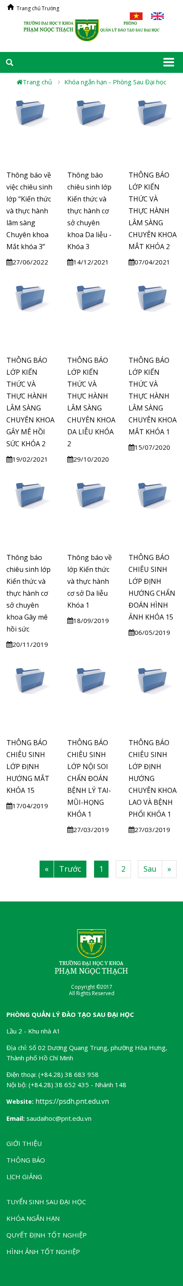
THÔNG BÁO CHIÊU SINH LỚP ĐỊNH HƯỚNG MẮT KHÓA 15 (27, 766)
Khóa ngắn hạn (33, 1218)
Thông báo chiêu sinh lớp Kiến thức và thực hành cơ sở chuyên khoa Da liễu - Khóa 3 (89, 210)
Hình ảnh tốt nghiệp (43, 1251)
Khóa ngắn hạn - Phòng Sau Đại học (115, 82)
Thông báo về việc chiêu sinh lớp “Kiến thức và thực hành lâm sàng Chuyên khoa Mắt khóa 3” (29, 210)
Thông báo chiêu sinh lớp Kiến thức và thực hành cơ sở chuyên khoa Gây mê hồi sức (28, 593)
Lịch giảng (24, 1176)
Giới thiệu (24, 1143)
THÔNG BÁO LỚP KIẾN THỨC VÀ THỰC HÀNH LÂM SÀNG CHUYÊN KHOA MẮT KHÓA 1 (153, 396)
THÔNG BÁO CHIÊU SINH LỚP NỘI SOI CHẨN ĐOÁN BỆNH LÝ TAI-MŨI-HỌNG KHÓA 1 (89, 778)
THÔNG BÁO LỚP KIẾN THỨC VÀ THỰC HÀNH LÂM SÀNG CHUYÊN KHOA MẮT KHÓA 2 (153, 210)
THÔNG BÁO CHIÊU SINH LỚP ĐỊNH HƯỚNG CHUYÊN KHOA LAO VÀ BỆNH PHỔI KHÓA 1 (153, 778)
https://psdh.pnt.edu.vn (72, 1101)
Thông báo (25, 1160)
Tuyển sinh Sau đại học (46, 1201)
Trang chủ (37, 82)
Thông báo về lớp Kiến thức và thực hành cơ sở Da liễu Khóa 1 (89, 581)
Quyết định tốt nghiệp (46, 1235)
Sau (150, 869)
